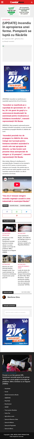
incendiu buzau (14, 205)
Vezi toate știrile (25, 292)
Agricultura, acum (9, 416)
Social (6, 391)
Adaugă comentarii (9, 41)
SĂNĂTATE (8, 398)
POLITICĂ (7, 401)
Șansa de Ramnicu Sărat (23, 267)
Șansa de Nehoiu (9, 422)
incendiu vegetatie (25, 205)
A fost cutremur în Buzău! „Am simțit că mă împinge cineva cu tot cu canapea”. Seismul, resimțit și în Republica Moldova (24, 240)
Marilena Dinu (20, 38)
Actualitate (6, 19)
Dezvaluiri (5, 235)
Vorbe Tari (7, 413)
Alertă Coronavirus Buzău (11, 394)
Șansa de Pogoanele (10, 425)
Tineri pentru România (11, 410)
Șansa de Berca (9, 428)
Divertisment (8, 404)
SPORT (7, 407)
